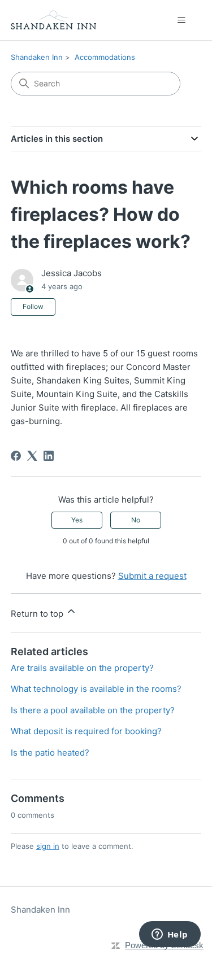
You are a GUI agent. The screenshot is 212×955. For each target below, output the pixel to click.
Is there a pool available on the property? (93, 710)
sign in (47, 846)
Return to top (38, 613)
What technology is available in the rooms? (96, 688)
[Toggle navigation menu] (181, 20)
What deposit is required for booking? (86, 731)
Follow (33, 306)
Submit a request (152, 575)
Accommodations (105, 57)
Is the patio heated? (50, 752)
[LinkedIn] (49, 456)
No (135, 520)
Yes (77, 520)
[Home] (53, 20)
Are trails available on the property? (82, 667)
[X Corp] (32, 456)
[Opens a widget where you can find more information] (170, 935)
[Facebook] (16, 456)
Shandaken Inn (37, 57)
